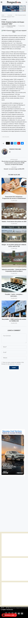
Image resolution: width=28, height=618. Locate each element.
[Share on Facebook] (12, 143)
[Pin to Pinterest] (18, 143)
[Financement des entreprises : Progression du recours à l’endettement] (14, 186)
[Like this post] (8, 143)
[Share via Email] (22, 143)
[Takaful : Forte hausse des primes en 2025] (14, 211)
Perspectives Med (11, 26)
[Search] (26, 2)
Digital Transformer (7, 609)
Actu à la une (6, 136)
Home (3, 15)
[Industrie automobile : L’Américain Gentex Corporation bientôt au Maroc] (14, 259)
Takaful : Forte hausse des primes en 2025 (14, 221)
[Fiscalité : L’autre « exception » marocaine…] (14, 284)
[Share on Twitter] (15, 143)
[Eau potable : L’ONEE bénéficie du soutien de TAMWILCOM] (14, 309)
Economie (10, 15)
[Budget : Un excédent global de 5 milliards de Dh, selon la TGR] (14, 234)
